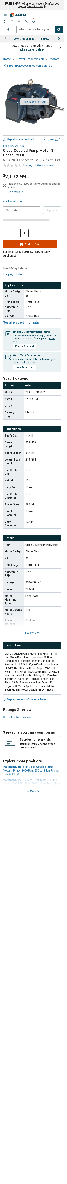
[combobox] (39, 29)
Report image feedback (21, 139)
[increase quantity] (24, 233)
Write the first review (17, 717)
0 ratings (28, 165)
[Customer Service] (19, 22)
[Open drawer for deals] (5, 22)
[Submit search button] (59, 29)
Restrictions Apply (36, 6)
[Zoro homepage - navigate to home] (18, 14)
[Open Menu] (5, 14)
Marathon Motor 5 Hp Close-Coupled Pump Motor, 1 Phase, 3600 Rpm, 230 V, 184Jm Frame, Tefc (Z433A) (31, 770)
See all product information (22, 322)
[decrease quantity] (7, 233)
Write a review (45, 165)
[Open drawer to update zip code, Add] (8, 29)
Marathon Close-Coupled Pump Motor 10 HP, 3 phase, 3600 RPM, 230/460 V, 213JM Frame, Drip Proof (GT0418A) (31, 783)
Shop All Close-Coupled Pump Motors (29, 65)
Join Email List (24, 367)
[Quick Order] (12, 22)
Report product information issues (27, 699)
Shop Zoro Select (32, 50)
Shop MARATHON (13, 146)
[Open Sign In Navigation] (26, 22)
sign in (22, 6)
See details (13, 192)
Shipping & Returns (14, 274)
